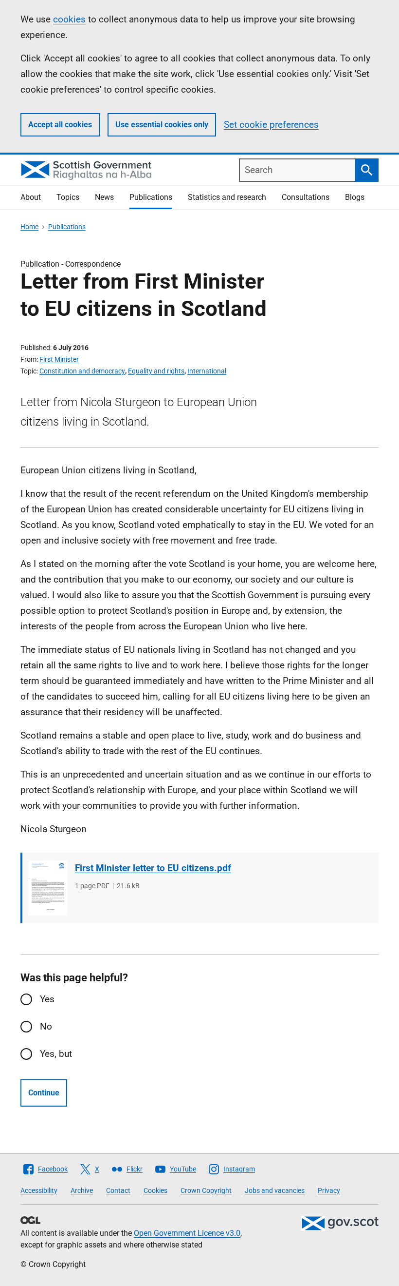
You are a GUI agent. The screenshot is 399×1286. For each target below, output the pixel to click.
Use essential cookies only (161, 124)
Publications (150, 197)
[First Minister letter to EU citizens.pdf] (47, 888)
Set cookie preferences (271, 124)
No (46, 1026)
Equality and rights (156, 371)
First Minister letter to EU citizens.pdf (153, 868)
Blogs (354, 197)
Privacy (329, 1190)
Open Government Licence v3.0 (187, 1233)
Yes (47, 999)
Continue (43, 1092)
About (30, 197)
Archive (82, 1190)
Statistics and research (227, 197)
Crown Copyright (206, 1190)
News (104, 197)
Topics (67, 197)
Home (29, 227)
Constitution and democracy (82, 371)
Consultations (305, 197)
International (206, 371)
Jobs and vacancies (275, 1190)
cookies (69, 19)
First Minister (59, 359)
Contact (118, 1190)
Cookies (155, 1190)
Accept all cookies (60, 124)
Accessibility (38, 1190)
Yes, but (56, 1053)
